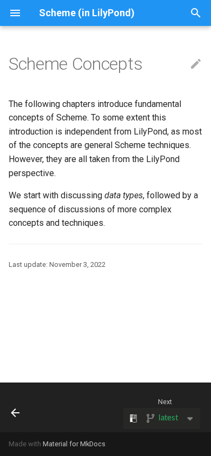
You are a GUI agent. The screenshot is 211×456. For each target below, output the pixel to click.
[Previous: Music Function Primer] (15, 407)
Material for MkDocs (74, 444)
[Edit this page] (195, 64)
